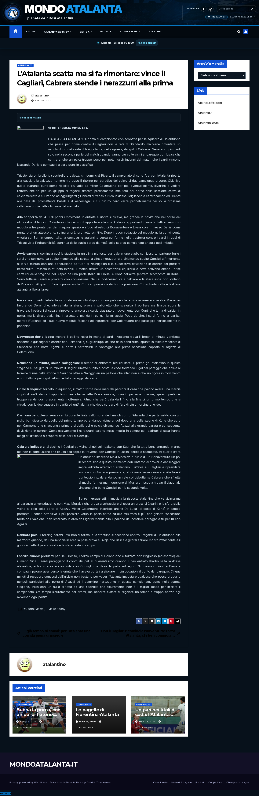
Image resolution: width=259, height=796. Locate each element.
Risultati (200, 782)
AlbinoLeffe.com (210, 103)
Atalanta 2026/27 (57, 32)
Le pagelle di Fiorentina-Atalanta (97, 712)
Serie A (85, 32)
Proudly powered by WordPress (28, 782)
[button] (238, 32)
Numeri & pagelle (181, 782)
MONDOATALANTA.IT (43, 764)
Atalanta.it (205, 113)
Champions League (238, 782)
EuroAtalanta (130, 31)
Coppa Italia (215, 782)
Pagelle (106, 31)
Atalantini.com (208, 123)
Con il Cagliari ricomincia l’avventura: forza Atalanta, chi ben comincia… (138, 633)
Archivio (155, 31)
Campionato (25, 65)
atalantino (42, 95)
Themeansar (103, 782)
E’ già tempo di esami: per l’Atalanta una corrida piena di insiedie (56, 633)
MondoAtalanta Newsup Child (75, 782)
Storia (31, 31)
